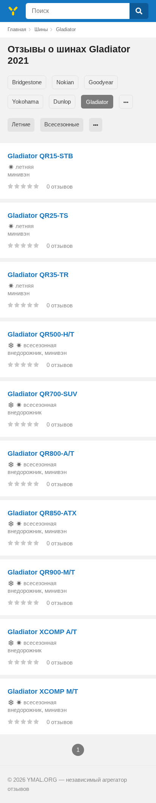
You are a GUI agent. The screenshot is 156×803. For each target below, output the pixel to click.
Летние (21, 124)
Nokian (65, 82)
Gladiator (97, 102)
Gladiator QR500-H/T (41, 334)
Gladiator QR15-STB (40, 156)
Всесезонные (61, 124)
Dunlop (62, 101)
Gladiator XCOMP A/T (42, 632)
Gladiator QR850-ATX (42, 513)
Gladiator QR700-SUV (42, 394)
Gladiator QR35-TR (38, 275)
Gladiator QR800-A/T (41, 453)
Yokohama (25, 101)
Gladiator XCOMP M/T (43, 691)
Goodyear (101, 82)
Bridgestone (27, 82)
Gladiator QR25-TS (38, 215)
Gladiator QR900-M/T (41, 572)
